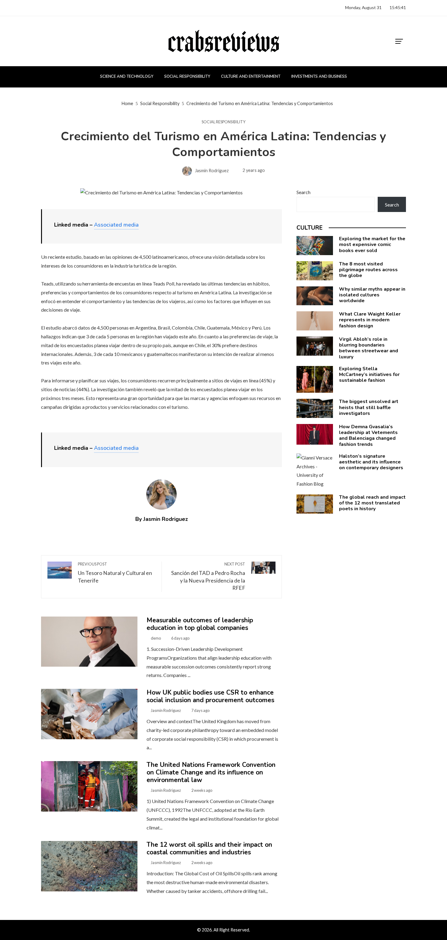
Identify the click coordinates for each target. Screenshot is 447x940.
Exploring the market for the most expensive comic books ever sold (372, 244)
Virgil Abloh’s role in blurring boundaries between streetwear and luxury (368, 348)
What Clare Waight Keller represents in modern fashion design (369, 320)
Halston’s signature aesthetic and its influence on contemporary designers (371, 462)
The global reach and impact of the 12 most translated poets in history (372, 503)
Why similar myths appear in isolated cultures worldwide (372, 295)
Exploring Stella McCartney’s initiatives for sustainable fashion (369, 374)
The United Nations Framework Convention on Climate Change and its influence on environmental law (211, 772)
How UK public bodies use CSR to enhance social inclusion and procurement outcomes (210, 696)
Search (303, 192)
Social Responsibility (223, 122)
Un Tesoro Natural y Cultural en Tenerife (115, 573)
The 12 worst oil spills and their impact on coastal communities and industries (209, 848)
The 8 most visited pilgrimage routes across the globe (368, 270)
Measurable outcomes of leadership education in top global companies (200, 624)
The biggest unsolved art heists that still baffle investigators (368, 407)
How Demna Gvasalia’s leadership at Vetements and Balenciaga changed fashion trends (368, 435)
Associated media (116, 224)
